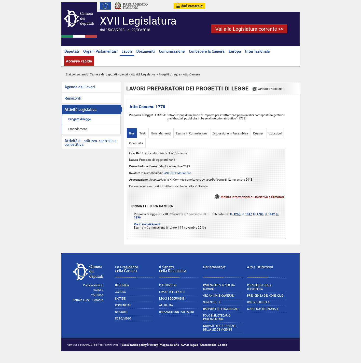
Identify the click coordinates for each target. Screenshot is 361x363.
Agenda (120, 292)
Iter (131, 133)
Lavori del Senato (172, 292)
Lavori (127, 51)
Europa (235, 51)
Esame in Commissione (192, 133)
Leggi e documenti (172, 298)
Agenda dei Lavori (80, 87)
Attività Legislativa (143, 74)
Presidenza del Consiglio (265, 295)
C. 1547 (247, 214)
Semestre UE (212, 302)
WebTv (98, 290)
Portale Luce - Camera (87, 300)
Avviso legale (189, 344)
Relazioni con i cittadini (176, 312)
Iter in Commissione (147, 224)
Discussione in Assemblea (230, 133)
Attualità (166, 305)
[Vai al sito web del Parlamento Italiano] (131, 11)
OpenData (136, 143)
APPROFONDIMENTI (270, 89)
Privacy (153, 344)
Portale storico (93, 285)
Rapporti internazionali (220, 309)
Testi (142, 133)
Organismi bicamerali (218, 295)
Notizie (120, 298)
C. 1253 (235, 214)
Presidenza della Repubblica (259, 287)
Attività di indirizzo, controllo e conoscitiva (90, 142)
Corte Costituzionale (262, 309)
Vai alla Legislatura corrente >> (249, 29)
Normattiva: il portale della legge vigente (219, 327)
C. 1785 (258, 214)
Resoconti (73, 98)
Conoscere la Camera (206, 51)
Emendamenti (77, 129)
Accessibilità (208, 344)
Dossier (258, 133)
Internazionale (257, 51)
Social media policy (134, 344)
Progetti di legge (169, 74)
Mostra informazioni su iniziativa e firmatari (252, 196)
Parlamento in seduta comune (219, 287)
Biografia (122, 285)
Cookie (222, 344)
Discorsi (121, 312)
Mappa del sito (169, 344)
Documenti (145, 51)
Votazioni (275, 133)
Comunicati (123, 305)
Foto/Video (123, 318)
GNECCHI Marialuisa (177, 173)
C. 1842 (270, 214)
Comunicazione (172, 51)
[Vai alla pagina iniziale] (79, 36)
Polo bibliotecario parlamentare (216, 317)
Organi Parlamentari (100, 51)
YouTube (97, 295)
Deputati (71, 51)
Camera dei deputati (103, 74)
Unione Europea (258, 302)
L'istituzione (168, 285)
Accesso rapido (79, 61)
